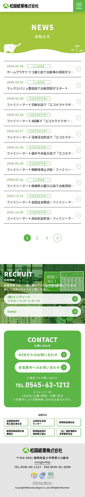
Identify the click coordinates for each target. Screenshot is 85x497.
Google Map (42, 462)
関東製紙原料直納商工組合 (39, 432)
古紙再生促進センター (39, 422)
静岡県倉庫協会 (67, 422)
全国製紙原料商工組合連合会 (14, 422)
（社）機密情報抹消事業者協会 (68, 432)
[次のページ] (57, 238)
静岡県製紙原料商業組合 (15, 432)
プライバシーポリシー (42, 482)
